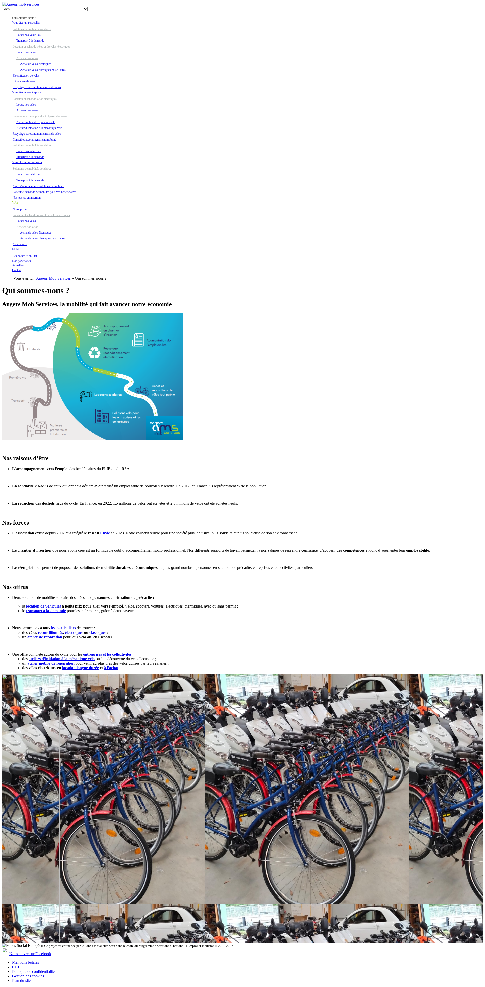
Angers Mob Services (53, 278)
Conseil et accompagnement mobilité (34, 139)
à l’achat (111, 668)
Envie (105, 533)
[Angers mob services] (20, 4)
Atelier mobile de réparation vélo (35, 122)
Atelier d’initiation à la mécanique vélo (39, 128)
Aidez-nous (20, 244)
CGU (16, 967)
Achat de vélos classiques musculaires (43, 70)
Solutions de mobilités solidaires (32, 29)
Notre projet (20, 209)
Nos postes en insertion (27, 197)
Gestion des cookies (28, 976)
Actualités (18, 265)
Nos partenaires (21, 261)
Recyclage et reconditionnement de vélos (37, 87)
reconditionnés (50, 632)
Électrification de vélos (26, 75)
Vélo (15, 203)
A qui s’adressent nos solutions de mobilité (38, 186)
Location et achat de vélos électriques (35, 99)
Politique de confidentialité (33, 971)
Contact (16, 270)
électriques (74, 632)
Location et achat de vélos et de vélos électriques (41, 46)
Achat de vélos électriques (35, 64)
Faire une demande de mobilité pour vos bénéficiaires (44, 192)
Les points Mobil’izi (25, 256)
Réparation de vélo (24, 81)
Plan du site (21, 980)
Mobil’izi (17, 249)
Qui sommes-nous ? (24, 18)
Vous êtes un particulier (26, 22)
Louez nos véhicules (28, 35)
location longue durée (80, 668)
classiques (97, 632)
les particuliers (63, 628)
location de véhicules (43, 606)
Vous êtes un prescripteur (27, 162)
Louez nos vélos (26, 52)
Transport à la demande (30, 40)
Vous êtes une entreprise (26, 92)
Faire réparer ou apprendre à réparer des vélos (40, 116)
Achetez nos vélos (27, 58)
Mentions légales (25, 962)
